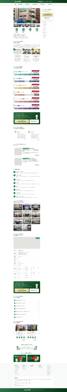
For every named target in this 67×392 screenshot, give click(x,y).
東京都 (21, 7)
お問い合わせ (48, 366)
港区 (20, 379)
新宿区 (22, 379)
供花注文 (48, 373)
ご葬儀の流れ (44, 29)
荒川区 (17, 380)
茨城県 (18, 385)
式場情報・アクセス (45, 32)
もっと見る (24, 138)
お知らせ (48, 365)
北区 (15, 380)
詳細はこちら (37, 155)
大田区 (38, 379)
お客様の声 (44, 25)
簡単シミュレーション (25, 366)
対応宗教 (24, 367)
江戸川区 (29, 380)
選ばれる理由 (44, 22)
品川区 (34, 379)
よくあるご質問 (40, 367)
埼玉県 (15, 385)
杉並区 (48, 379)
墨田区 (29, 379)
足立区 (24, 380)
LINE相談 (48, 374)
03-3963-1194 (19, 256)
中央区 (18, 379)
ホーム (14, 7)
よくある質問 (44, 34)
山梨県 (22, 385)
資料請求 (48, 369)
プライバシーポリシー (49, 370)
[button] (18, 207)
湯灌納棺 (16, 371)
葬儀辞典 (32, 366)
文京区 (24, 379)
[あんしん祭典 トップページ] (18, 1)
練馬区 (22, 380)
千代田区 (16, 379)
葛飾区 (26, 380)
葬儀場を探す (17, 7)
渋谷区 (44, 379)
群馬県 (20, 385)
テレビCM (44, 37)
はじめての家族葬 (17, 366)
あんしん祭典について (17, 367)
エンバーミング (16, 372)
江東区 (31, 379)
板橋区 (23, 7)
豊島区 (50, 379)
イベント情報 (44, 27)
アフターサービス (17, 374)
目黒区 (36, 379)
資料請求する (35, 121)
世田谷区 (41, 379)
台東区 (27, 379)
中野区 (46, 379)
